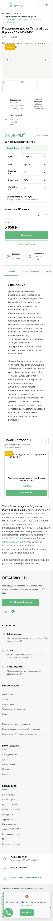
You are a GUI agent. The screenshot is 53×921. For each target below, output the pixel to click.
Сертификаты (8, 704)
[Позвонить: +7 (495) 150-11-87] (38, 5)
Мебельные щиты (10, 824)
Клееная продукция (11, 834)
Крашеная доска (9, 805)
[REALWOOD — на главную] (16, 5)
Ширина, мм (12, 172)
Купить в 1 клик (26, 244)
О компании (7, 694)
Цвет (10, 156)
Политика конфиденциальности (16, 724)
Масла (5, 839)
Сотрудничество (9, 755)
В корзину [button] (26, 235)
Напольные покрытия (11, 809)
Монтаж (5, 769)
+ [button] (32, 215)
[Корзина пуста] (46, 5)
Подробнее (26, 905)
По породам (7, 814)
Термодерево (8, 819)
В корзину (26, 492)
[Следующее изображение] (45, 60)
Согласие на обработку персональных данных (22, 734)
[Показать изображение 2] (29, 86)
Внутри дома (8, 795)
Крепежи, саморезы (11, 844)
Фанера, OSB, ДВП (10, 829)
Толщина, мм (12, 188)
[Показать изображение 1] (10, 86)
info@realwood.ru (11, 542)
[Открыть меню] (5, 5)
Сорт (10, 164)
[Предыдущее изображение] (7, 60)
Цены (4, 714)
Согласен (26, 912)
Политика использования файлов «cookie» (21, 729)
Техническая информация (13, 709)
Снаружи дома (8, 800)
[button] (26, 60)
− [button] (8, 215)
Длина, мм (13, 180)
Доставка (6, 759)
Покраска (6, 774)
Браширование (8, 764)
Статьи (5, 699)
